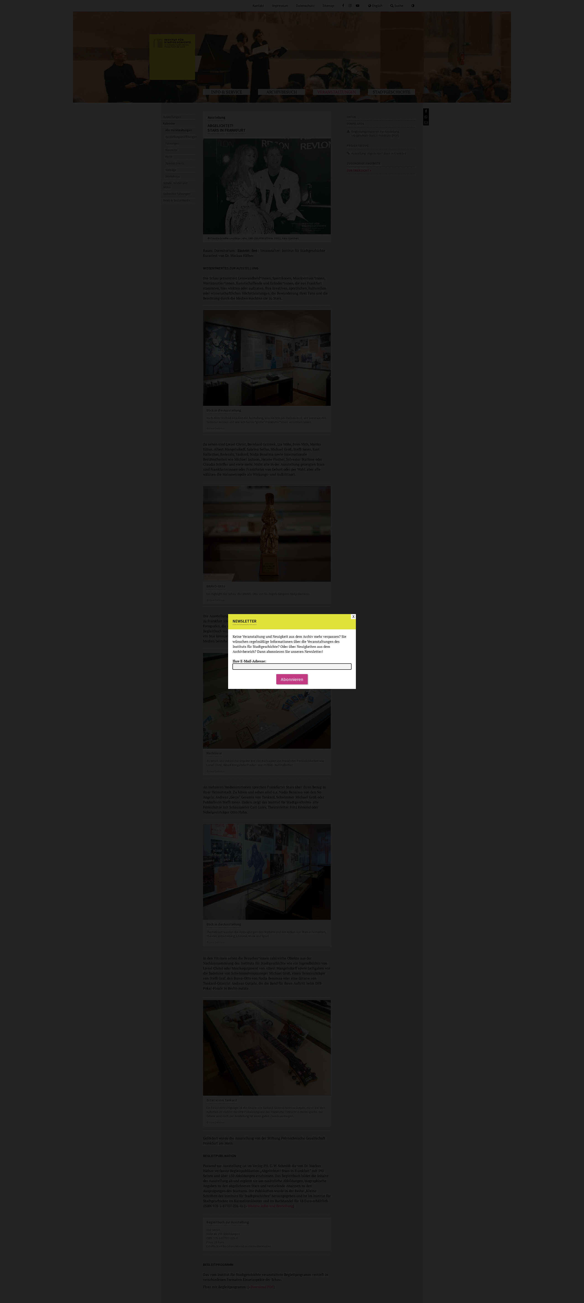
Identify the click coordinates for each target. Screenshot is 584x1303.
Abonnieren (292, 679)
